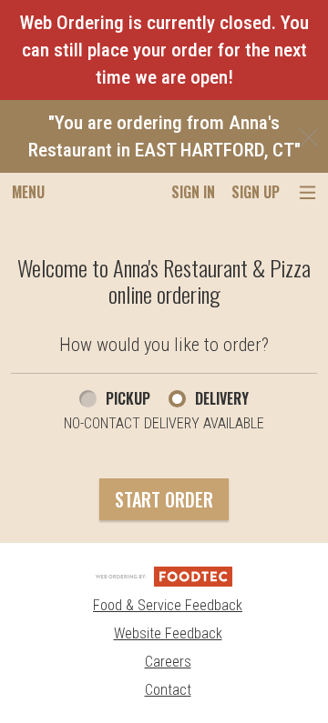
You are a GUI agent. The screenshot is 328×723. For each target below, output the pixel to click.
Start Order (164, 499)
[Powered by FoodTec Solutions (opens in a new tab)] (164, 575)
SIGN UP (255, 192)
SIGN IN (193, 192)
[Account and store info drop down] (307, 192)
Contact (168, 689)
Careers (168, 661)
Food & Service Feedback (167, 605)
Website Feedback (168, 633)
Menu (28, 192)
